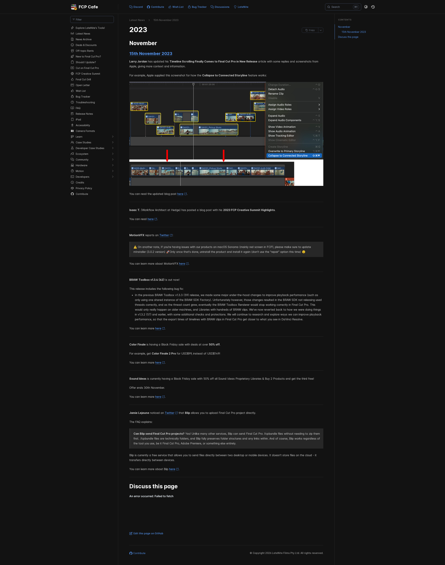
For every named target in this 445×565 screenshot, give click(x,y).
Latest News (137, 20)
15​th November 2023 (166, 20)
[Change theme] (366, 6)
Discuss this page (348, 36)
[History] (373, 6)
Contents (344, 19)
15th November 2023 (150, 53)
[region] (92, 295)
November (344, 26)
